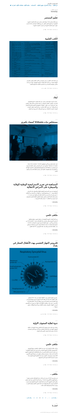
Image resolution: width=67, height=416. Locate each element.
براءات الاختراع (47, 5)
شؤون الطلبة (40, 5)
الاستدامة (33, 5)
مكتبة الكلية (27, 5)
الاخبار (44, 29)
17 (45, 397)
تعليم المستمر (51, 17)
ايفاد (55, 97)
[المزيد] (10, 5)
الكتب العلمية (51, 38)
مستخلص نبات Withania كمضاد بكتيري (39, 122)
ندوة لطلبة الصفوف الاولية (45, 323)
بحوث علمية (43, 88)
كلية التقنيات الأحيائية (53, 3)
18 (42, 397)
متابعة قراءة (54, 201)
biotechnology (54, 29)
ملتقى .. (54, 374)
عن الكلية (55, 5)
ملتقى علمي (52, 215)
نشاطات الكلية (19, 5)
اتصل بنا (14, 5)
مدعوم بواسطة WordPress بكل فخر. (45, 412)
